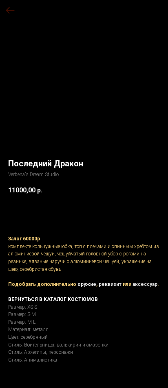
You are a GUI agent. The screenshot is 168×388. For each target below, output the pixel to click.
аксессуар (145, 284)
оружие (86, 284)
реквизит (110, 284)
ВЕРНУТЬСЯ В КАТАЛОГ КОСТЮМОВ (53, 299)
